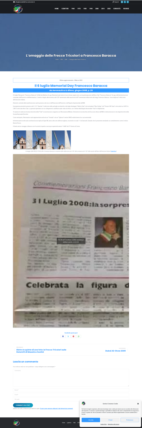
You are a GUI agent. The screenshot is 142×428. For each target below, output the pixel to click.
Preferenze (129, 420)
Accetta (90, 420)
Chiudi (110, 420)
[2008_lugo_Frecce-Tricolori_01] (22, 139)
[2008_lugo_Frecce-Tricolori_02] (41, 139)
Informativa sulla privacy (113, 424)
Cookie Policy (103, 424)
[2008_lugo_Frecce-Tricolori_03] (61, 139)
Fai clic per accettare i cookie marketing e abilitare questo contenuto (71, 241)
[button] (138, 404)
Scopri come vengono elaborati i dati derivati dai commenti (56, 408)
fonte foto (113, 151)
